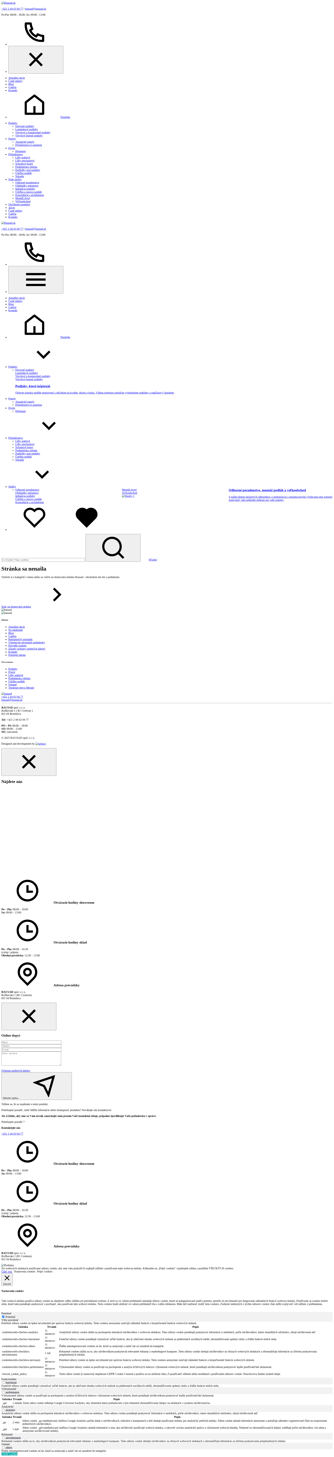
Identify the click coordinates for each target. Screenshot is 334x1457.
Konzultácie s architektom (29, 195)
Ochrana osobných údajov (15, 1070)
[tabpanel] (167, 1350)
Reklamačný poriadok (20, 639)
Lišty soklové (22, 157)
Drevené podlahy (24, 126)
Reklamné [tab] (7, 1434)
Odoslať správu (10, 1098)
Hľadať (153, 559)
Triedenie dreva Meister (21, 687)
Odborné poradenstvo (27, 182)
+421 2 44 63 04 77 (12, 8)
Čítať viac (6, 1271)
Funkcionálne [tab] (8, 1379)
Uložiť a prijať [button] (9, 1453)
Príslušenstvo (15, 154)
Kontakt (12, 90)
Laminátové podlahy (26, 129)
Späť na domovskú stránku (16, 606)
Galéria (12, 87)
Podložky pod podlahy (27, 170)
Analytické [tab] (7, 1406)
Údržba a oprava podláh (28, 191)
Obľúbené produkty (19, 204)
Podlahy (12, 123)
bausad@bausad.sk (35, 8)
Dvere (11, 148)
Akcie (11, 207)
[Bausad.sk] (8, 2)
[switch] (3, 1382)
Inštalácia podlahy (25, 188)
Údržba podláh (23, 173)
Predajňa (65, 117)
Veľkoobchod (22, 201)
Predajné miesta (17, 655)
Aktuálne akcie (16, 77)
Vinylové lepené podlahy (29, 135)
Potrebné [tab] (6, 1313)
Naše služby (15, 179)
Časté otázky (15, 80)
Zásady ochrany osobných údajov (26, 648)
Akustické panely (24, 141)
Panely (12, 138)
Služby (12, 486)
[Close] (35, 60)
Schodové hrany (24, 163)
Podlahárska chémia (26, 166)
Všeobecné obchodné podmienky (26, 642)
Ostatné (12, 684)
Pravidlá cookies (17, 645)
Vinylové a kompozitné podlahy (32, 132)
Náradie (19, 176)
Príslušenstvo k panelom (28, 145)
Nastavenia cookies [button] (24, 1271)
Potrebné (10, 1316)
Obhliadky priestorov (27, 185)
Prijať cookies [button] (44, 1271)
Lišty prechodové (24, 160)
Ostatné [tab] (5, 1444)
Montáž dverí (22, 198)
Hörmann (20, 151)
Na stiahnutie (15, 629)
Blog (11, 84)
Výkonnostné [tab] (8, 1388)
